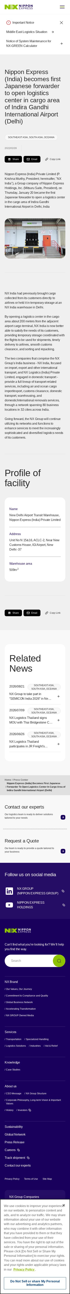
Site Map (47, 1179)
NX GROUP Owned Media (20, 1015)
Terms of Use (31, 1179)
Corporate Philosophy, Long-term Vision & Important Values (33, 1102)
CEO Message (13, 1093)
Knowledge (12, 1062)
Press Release (14, 1142)
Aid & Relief (51, 1045)
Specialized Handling (37, 1039)
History (9, 1110)
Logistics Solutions (16, 1045)
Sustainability (14, 1126)
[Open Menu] (62, 7)
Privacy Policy (12, 1179)
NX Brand (11, 981)
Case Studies (13, 1069)
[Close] (64, 1205)
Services (10, 1032)
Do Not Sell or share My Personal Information (35, 1283)
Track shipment (17, 1157)
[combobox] (35, 961)
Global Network (15, 1134)
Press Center (20, 780)
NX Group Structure (36, 1093)
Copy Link (55, 159)
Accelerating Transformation (21, 1008)
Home (8, 780)
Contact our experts (18, 1165)
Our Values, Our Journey (19, 989)
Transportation (13, 1039)
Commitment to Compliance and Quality (27, 995)
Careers (12, 1150)
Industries (35, 1045)
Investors (24, 1110)
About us (11, 1086)
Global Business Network (19, 1002)
